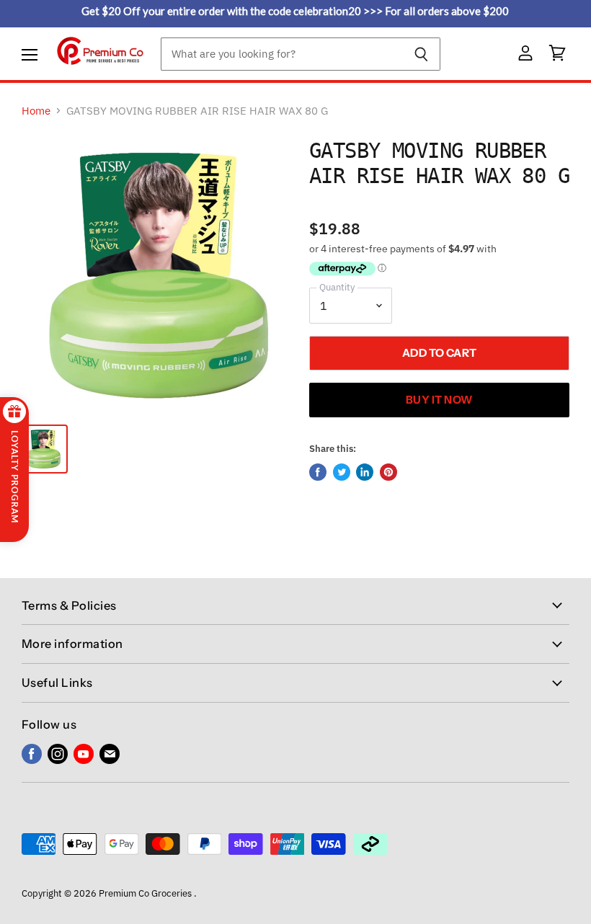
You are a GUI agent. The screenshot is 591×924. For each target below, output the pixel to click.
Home (36, 111)
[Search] (421, 54)
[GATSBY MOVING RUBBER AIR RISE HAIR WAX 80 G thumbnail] (43, 449)
